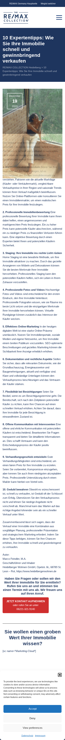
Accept (33, 708)
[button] (60, 675)
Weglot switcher (48, 3)
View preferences (32, 727)
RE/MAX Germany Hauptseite (23, 3)
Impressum (40, 735)
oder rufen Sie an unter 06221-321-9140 (25, 605)
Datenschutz (27, 735)
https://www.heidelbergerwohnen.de (36, 571)
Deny (32, 718)
